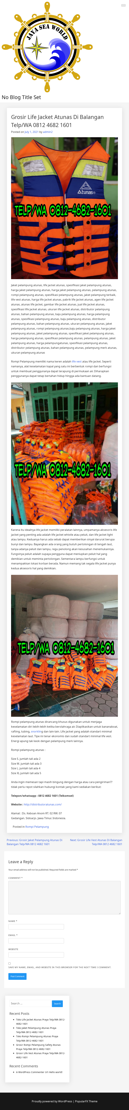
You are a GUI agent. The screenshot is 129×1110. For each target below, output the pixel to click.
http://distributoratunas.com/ (43, 804)
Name (12, 921)
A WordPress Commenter (30, 1072)
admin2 (48, 132)
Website (13, 949)
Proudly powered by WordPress (52, 1101)
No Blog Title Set (21, 97)
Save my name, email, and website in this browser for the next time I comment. (59, 967)
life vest (77, 361)
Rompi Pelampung (37, 827)
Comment (15, 877)
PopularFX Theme (86, 1101)
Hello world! (55, 1072)
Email (13, 935)
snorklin (36, 731)
